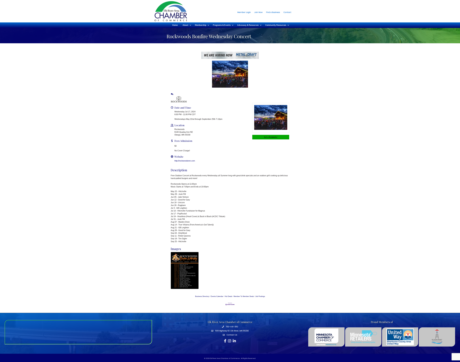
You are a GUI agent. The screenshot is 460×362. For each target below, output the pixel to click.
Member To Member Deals (244, 296)
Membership (200, 25)
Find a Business (273, 12)
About (185, 25)
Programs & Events (222, 25)
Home (175, 25)
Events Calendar (217, 296)
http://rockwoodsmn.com (184, 161)
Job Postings (260, 296)
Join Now (258, 12)
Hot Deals (228, 296)
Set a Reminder (270, 137)
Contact (287, 12)
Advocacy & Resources (248, 25)
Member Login (244, 12)
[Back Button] (172, 94)
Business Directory (202, 296)
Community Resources (275, 25)
